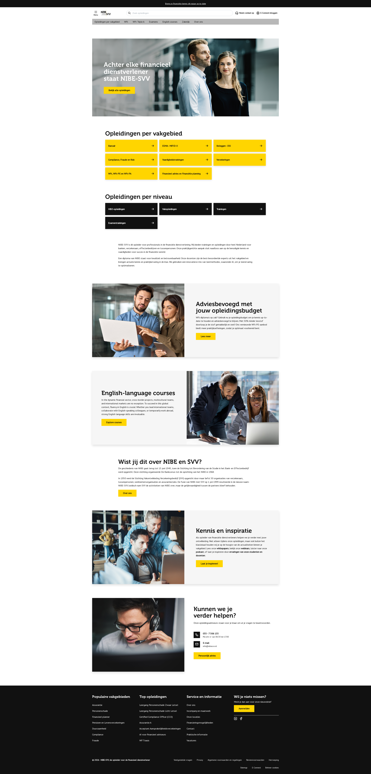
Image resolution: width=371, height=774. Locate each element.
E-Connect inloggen (268, 13)
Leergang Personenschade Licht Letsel (158, 710)
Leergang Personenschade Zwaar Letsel (158, 705)
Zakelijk (186, 21)
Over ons (198, 21)
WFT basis (144, 740)
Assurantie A (145, 722)
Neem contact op (246, 13)
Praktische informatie (197, 734)
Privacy (200, 760)
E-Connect (256, 767)
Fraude (95, 740)
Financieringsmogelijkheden (200, 722)
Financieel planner (101, 716)
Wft (126, 21)
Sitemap (243, 767)
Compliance (97, 734)
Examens (153, 21)
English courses (169, 21)
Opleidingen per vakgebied (107, 21)
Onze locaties (193, 716)
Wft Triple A (138, 21)
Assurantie (97, 705)
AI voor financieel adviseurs (152, 734)
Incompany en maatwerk (198, 710)
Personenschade (100, 710)
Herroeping (274, 760)
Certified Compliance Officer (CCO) (156, 716)
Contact (190, 728)
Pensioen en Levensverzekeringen (108, 722)
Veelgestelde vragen (183, 760)
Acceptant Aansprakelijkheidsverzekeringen (160, 728)
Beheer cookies (272, 767)
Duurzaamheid (99, 728)
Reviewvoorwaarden (255, 760)
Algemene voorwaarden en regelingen (225, 760)
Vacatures (191, 740)
